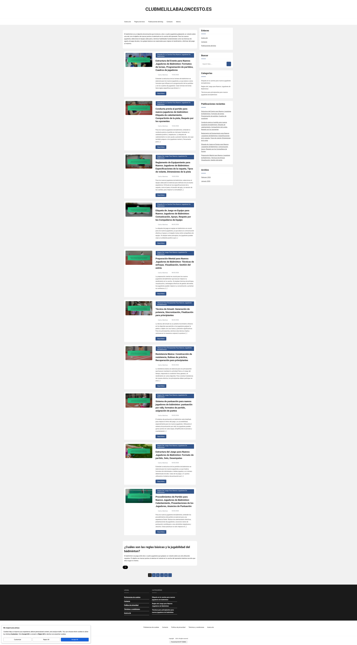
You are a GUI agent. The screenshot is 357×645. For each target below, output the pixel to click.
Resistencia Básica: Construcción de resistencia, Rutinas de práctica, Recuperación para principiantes (174, 357)
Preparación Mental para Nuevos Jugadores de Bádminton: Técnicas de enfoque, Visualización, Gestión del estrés (175, 263)
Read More (160, 93)
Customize (17, 639)
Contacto (170, 22)
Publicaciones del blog (155, 22)
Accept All (74, 639)
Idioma (178, 22)
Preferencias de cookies (132, 597)
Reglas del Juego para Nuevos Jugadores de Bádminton (172, 157)
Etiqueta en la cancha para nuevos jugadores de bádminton (173, 55)
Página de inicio (139, 22)
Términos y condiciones (132, 609)
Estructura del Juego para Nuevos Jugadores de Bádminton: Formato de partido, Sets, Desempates (175, 455)
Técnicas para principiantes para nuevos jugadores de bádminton (174, 303)
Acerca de (127, 22)
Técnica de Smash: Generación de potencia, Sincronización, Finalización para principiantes (174, 312)
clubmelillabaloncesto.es (178, 9)
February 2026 (206, 177)
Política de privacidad (131, 605)
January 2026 (205, 181)
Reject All (46, 639)
